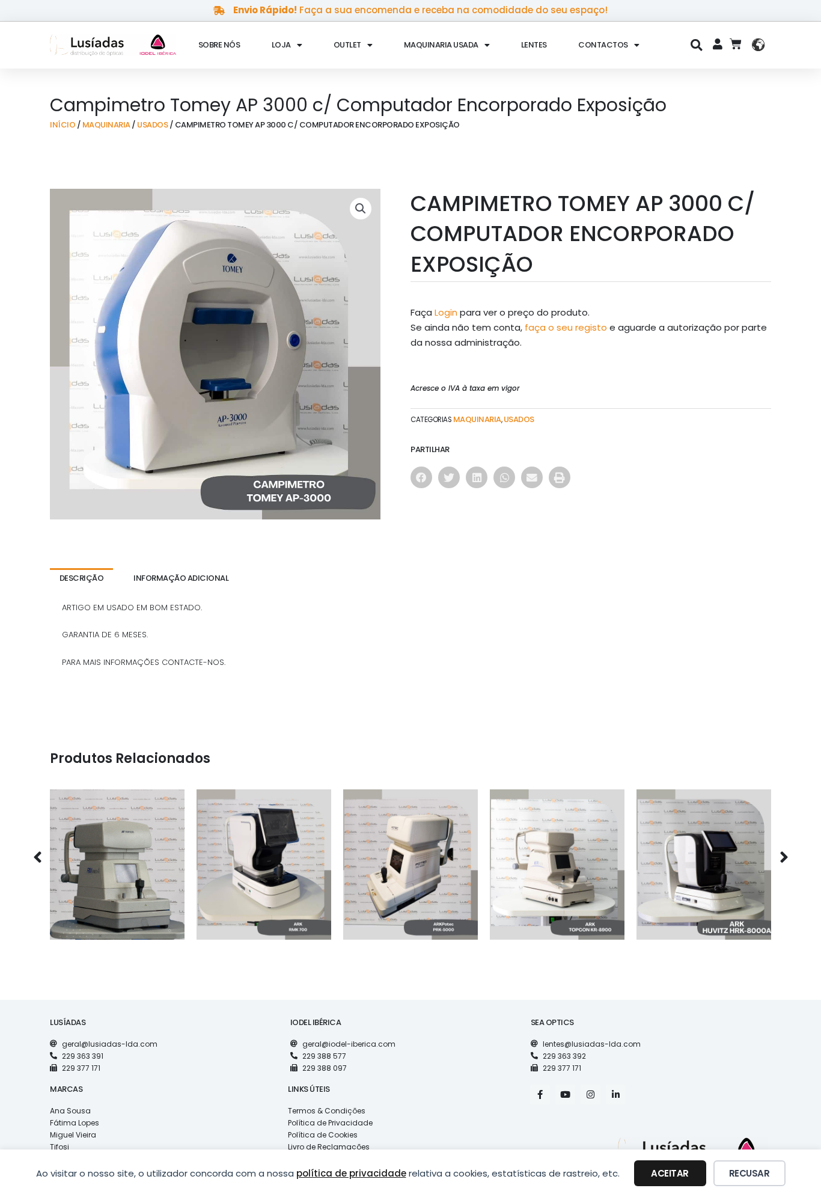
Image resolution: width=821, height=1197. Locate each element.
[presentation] (37, 858)
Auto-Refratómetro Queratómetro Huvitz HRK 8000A (704, 855)
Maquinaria (106, 124)
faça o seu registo (566, 327)
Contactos (603, 45)
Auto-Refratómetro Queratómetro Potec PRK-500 (411, 855)
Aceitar (670, 1173)
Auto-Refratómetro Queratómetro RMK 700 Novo (264, 855)
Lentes (534, 45)
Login (446, 312)
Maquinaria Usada (441, 45)
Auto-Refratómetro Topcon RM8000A (117, 855)
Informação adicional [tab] (180, 578)
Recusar (749, 1173)
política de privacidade (351, 1173)
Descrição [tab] (82, 578)
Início (62, 124)
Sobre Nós (219, 45)
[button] (697, 44)
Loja (281, 45)
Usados (152, 124)
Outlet (347, 45)
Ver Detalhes (117, 887)
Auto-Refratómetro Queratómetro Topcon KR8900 (557, 855)
